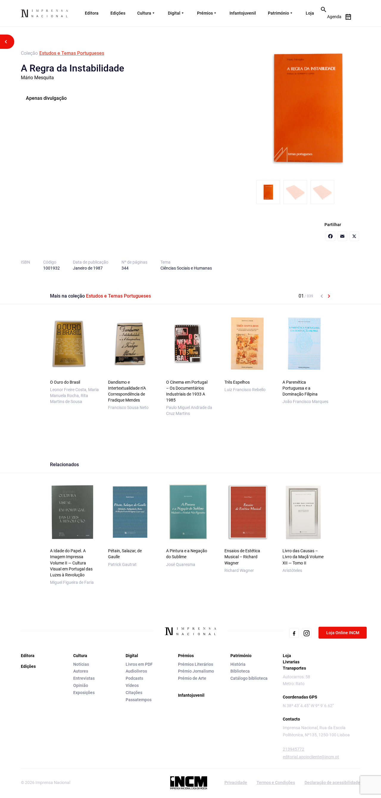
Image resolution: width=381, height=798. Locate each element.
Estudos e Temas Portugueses (71, 53)
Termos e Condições (276, 782)
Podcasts (134, 678)
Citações (134, 692)
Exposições (84, 692)
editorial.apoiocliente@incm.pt (311, 757)
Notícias (81, 664)
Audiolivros (136, 671)
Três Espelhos (237, 382)
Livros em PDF (139, 664)
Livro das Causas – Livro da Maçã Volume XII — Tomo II (303, 556)
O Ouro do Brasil (65, 382)
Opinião (80, 685)
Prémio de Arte (192, 678)
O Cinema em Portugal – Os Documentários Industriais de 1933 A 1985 (186, 391)
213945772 (293, 749)
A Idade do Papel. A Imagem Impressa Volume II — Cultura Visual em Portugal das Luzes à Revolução (71, 562)
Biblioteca (240, 671)
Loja (310, 13)
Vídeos (132, 685)
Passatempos (139, 699)
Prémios (205, 13)
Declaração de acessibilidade (332, 782)
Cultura (144, 13)
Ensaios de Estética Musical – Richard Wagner (242, 556)
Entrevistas (84, 678)
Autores (80, 671)
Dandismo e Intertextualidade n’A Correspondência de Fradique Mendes (127, 391)
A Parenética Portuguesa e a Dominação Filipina (300, 388)
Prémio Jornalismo (196, 671)
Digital (174, 13)
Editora (92, 13)
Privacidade (235, 782)
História (238, 664)
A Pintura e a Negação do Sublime (186, 553)
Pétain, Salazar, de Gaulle (125, 553)
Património (278, 13)
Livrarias (291, 661)
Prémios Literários (195, 664)
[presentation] (321, 296)
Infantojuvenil (242, 13)
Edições (117, 13)
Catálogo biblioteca (249, 678)
